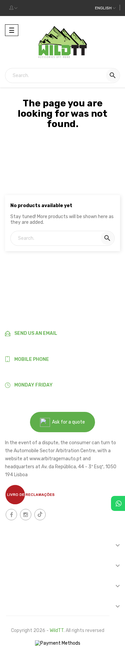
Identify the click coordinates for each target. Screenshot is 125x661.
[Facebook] (11, 514)
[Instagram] (25, 514)
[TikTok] (40, 514)
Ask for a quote (67, 422)
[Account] (13, 8)
